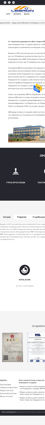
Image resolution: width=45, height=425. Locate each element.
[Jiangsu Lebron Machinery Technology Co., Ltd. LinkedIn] (13, 2)
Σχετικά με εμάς (5, 384)
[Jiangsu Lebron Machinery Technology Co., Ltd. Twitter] (9, 2)
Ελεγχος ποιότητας (7, 390)
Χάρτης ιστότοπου (6, 396)
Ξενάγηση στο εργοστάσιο (9, 387)
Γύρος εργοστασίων (15, 182)
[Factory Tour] (15, 172)
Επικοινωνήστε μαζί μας (8, 393)
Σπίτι (8, 14)
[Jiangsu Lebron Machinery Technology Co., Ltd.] (22, 9)
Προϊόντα (17, 14)
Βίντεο (27, 14)
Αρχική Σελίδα (5, 23)
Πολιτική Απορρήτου (9, 412)
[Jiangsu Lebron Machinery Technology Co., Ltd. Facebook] (5, 2)
